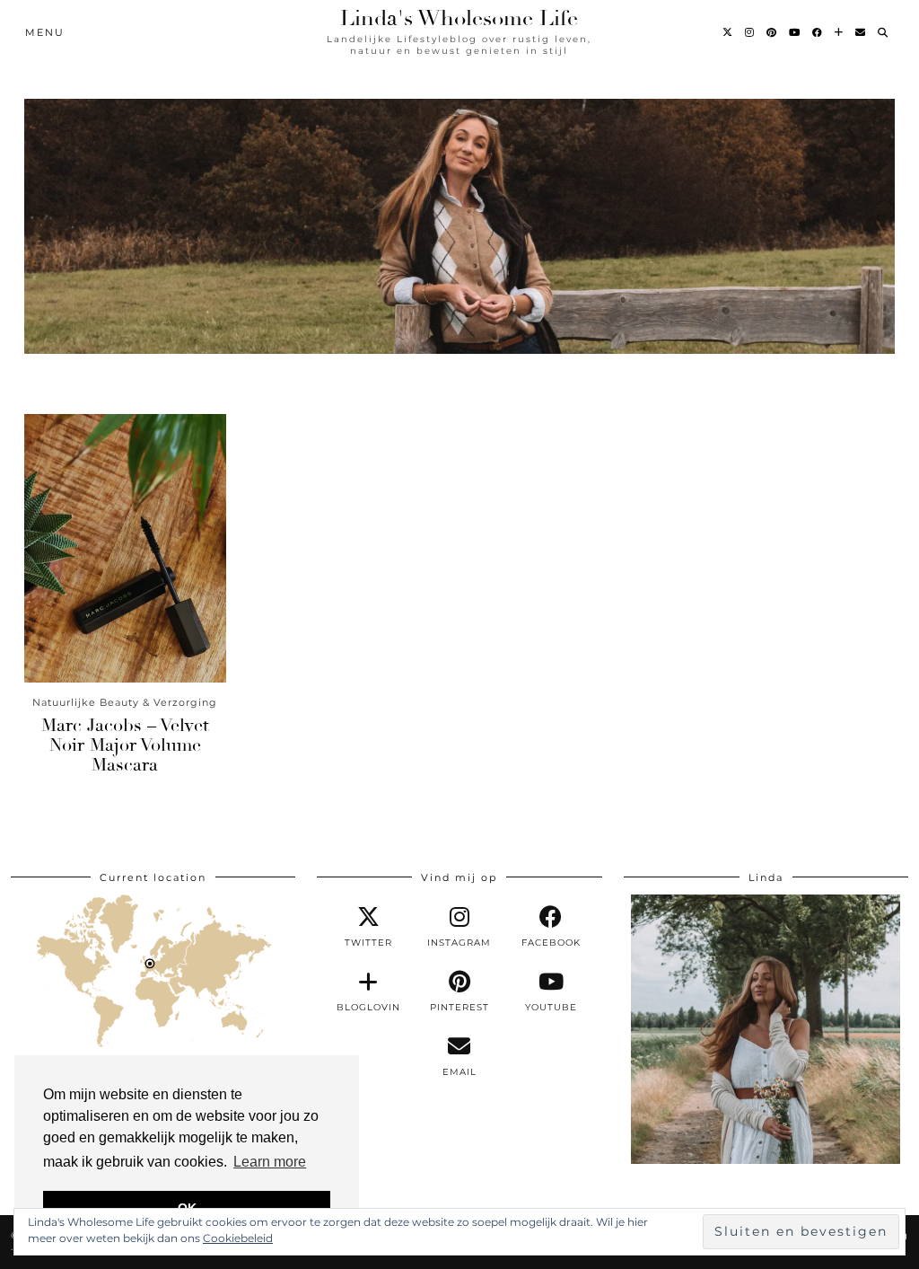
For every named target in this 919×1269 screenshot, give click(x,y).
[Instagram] (750, 32)
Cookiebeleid (238, 1238)
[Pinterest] (772, 32)
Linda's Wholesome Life (459, 18)
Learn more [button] (269, 1161)
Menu (45, 32)
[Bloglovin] (840, 32)
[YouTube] (795, 32)
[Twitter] (728, 32)
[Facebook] (818, 32)
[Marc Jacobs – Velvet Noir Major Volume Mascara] (125, 548)
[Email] (861, 32)
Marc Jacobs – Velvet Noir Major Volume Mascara (125, 745)
